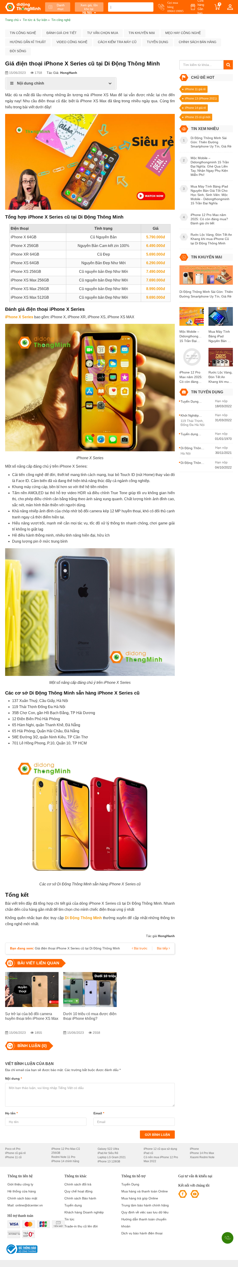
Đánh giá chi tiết (61, 33)
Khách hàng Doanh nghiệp (84, 1212)
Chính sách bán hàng (197, 42)
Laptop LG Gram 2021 (112, 1157)
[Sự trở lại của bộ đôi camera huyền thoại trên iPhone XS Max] (32, 989)
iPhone (194, 1149)
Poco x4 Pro (12, 1149)
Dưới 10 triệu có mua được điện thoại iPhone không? (89, 1016)
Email (98, 1113)
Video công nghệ (71, 42)
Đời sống (18, 51)
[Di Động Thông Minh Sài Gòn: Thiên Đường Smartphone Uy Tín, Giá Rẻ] (206, 277)
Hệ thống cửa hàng (21, 1191)
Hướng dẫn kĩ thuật (28, 42)
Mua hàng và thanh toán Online (144, 1191)
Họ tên (11, 1113)
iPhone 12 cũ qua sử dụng (160, 1149)
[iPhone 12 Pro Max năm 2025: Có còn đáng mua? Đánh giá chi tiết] (191, 358)
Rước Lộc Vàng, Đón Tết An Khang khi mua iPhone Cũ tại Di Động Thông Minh (220, 377)
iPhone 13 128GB (109, 1161)
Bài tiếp (163, 948)
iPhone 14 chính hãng (65, 1161)
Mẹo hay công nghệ (183, 33)
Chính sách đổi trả (77, 1184)
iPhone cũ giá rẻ (15, 1153)
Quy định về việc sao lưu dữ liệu (145, 1212)
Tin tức (69, 1219)
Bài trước (140, 948)
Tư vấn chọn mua (102, 33)
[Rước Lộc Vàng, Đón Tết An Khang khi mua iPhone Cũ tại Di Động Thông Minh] (220, 358)
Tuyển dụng (157, 42)
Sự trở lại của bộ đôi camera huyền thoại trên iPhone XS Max (31, 1016)
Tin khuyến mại (142, 33)
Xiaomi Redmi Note (202, 1157)
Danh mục (61, 7)
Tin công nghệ (23, 33)
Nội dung (13, 1078)
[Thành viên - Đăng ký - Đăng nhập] (230, 7)
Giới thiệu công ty (20, 1184)
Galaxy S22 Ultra (108, 1149)
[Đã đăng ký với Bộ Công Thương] (21, 1249)
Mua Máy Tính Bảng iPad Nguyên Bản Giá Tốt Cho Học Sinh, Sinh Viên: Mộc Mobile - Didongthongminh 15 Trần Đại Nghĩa (220, 336)
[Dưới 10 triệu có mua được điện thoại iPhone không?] (90, 989)
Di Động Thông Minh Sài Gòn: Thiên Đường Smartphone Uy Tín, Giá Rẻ (206, 294)
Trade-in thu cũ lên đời (81, 1226)
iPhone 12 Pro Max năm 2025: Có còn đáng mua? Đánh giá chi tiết (190, 377)
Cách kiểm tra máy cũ (117, 42)
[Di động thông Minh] (22, 7)
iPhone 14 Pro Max (202, 1153)
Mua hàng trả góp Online (139, 1198)
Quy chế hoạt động (78, 1191)
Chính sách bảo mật (22, 1198)
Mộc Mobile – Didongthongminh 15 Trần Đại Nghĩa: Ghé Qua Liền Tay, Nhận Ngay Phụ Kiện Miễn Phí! (191, 336)
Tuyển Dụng (130, 1184)
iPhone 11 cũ (13, 1157)
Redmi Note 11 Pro (63, 1157)
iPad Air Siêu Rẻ (108, 1153)
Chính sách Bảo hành (80, 1198)
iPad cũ (148, 1153)
